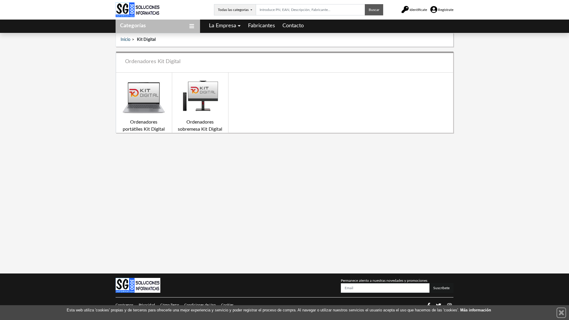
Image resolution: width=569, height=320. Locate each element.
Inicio (125, 40)
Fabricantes (261, 25)
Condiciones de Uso (200, 305)
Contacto (293, 25)
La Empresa (222, 25)
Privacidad (147, 305)
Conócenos (124, 305)
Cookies (227, 305)
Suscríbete (441, 288)
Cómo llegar (169, 305)
